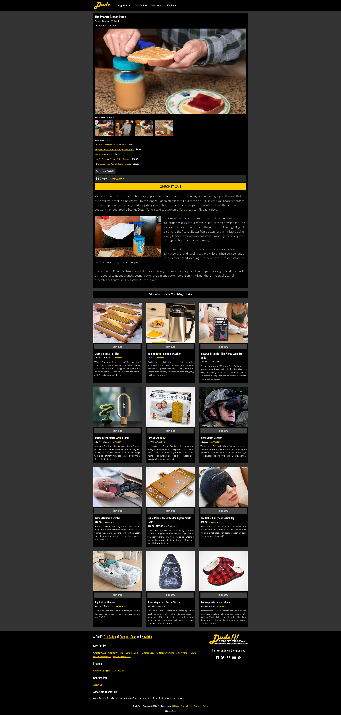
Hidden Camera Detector (107, 518)
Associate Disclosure (105, 692)
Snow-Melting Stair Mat (106, 354)
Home (176, 706)
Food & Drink (111, 25)
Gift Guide (141, 5)
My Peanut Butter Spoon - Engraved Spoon (114, 149)
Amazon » (119, 357)
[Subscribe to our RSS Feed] (240, 657)
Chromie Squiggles (101, 670)
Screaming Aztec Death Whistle (163, 602)
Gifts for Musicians (122, 656)
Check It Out (170, 186)
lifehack (183, 209)
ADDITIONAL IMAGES (104, 117)
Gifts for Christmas (165, 652)
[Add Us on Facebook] (217, 657)
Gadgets (124, 636)
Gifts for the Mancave (186, 652)
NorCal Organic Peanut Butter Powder (112, 159)
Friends (97, 664)
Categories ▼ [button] (123, 5)
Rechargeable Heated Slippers (216, 602)
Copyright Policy (201, 706)
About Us (97, 684)
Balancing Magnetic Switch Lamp (111, 438)
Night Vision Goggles (211, 438)
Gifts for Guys (99, 652)
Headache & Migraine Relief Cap (217, 518)
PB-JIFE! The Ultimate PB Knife (109, 144)
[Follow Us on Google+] (234, 657)
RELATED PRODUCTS (104, 140)
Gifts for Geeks (132, 652)
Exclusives (173, 5)
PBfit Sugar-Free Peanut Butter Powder (113, 163)
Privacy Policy (186, 706)
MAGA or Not (118, 670)
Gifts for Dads (147, 652)
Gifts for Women (115, 652)
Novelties (147, 636)
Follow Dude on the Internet (228, 650)
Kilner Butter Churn (104, 154)
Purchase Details (105, 171)
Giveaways (157, 5)
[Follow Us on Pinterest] (228, 657)
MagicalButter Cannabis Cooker (164, 354)
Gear (100, 25)
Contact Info (100, 678)
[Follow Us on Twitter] (223, 657)
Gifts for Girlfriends (102, 656)
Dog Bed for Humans (105, 602)
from (112, 358)
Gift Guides (99, 646)
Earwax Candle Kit (156, 438)
